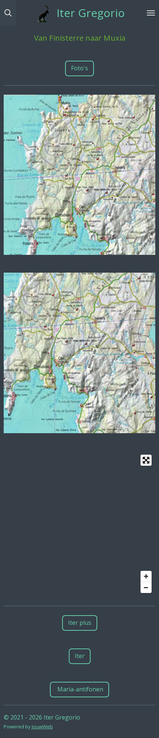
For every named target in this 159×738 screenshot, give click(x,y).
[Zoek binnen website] (8, 13)
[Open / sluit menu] (151, 13)
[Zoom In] (146, 576)
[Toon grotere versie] (79, 175)
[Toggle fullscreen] (146, 460)
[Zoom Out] (146, 587)
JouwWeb (42, 726)
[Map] (79, 524)
